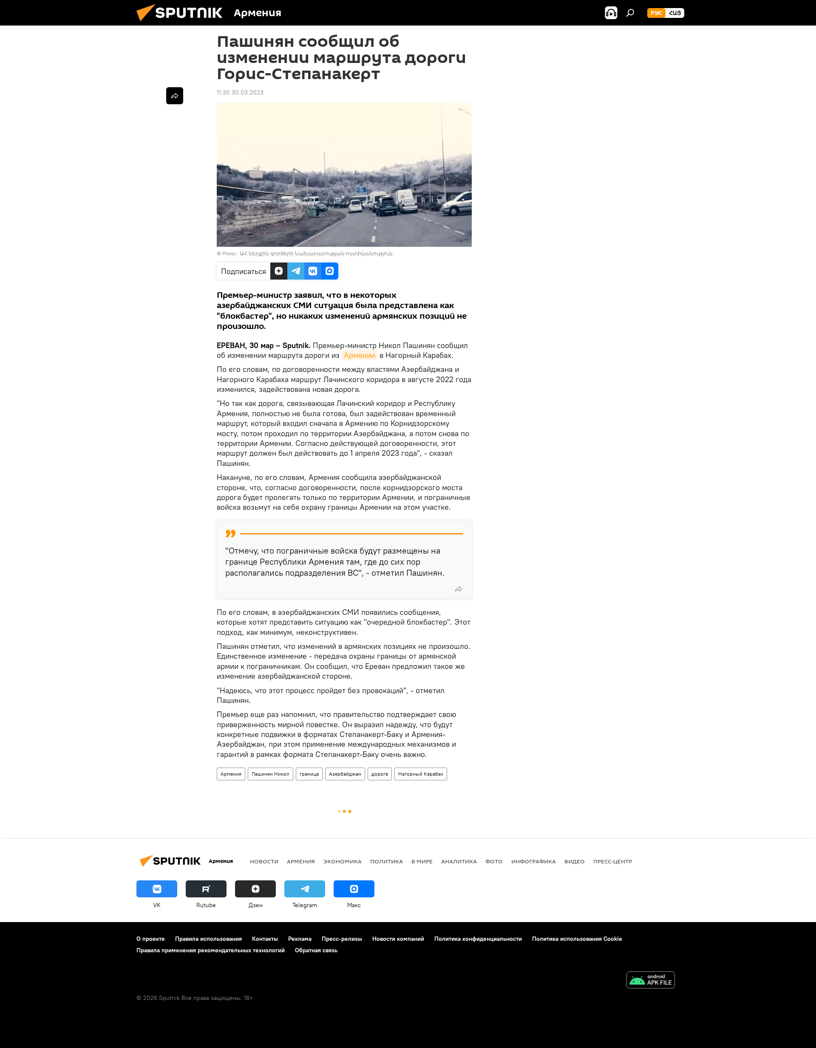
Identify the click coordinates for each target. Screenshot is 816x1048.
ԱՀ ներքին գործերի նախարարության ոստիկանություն (316, 253)
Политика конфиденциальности (478, 938)
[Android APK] (651, 981)
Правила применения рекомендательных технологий (210, 950)
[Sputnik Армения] (183, 23)
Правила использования (208, 938)
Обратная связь (316, 950)
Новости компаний (398, 938)
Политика (386, 861)
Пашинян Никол (270, 774)
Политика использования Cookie (577, 938)
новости (264, 861)
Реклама (300, 938)
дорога (379, 774)
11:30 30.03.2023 (240, 92)
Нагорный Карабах (420, 774)
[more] (458, 588)
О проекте (150, 938)
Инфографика (533, 861)
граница (309, 774)
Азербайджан (345, 774)
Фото (494, 861)
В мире (422, 861)
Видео (574, 861)
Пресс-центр (612, 861)
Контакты (265, 938)
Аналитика (459, 861)
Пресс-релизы (342, 938)
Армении (359, 355)
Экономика (342, 861)
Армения (231, 774)
